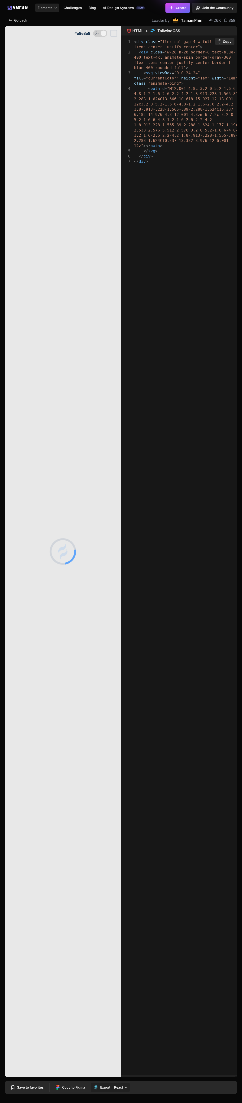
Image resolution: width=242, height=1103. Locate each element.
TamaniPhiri (191, 20)
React (118, 1087)
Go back (20, 20)
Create (181, 8)
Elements (45, 8)
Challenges (73, 8)
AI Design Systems (123, 8)
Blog (92, 8)
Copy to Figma (73, 1087)
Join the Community (217, 8)
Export (105, 1087)
